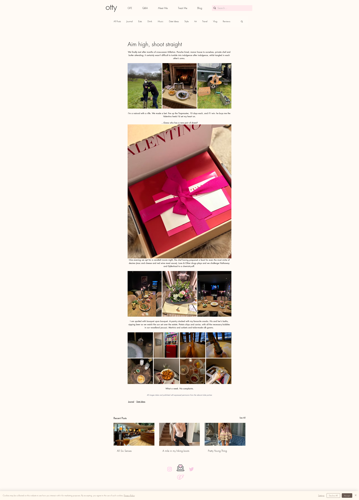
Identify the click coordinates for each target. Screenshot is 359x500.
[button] (242, 21)
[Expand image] (145, 86)
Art (195, 21)
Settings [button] (321, 495)
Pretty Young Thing (217, 450)
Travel (204, 21)
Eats (140, 21)
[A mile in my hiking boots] (179, 434)
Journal (129, 21)
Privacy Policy (129, 495)
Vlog (215, 21)
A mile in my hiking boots (176, 450)
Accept (347, 495)
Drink (150, 21)
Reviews (226, 21)
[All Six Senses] (134, 434)
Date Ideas (174, 21)
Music (160, 21)
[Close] (355, 495)
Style (186, 21)
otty (111, 7)
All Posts (117, 21)
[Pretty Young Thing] (225, 434)
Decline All (333, 495)
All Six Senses (124, 450)
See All (242, 417)
